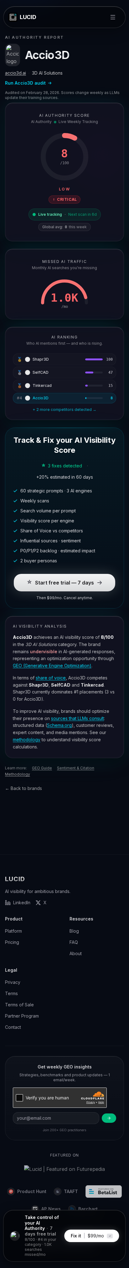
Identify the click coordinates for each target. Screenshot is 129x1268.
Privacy (12, 982)
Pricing (12, 942)
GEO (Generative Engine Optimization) (52, 665)
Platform (13, 931)
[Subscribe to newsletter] (109, 1118)
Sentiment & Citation (75, 768)
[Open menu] (113, 17)
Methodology (17, 774)
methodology (26, 739)
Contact (13, 1027)
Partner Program (22, 1016)
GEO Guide (42, 768)
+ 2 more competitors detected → (64, 409)
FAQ (74, 942)
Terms (11, 993)
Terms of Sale (19, 1004)
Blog (74, 931)
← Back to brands (23, 788)
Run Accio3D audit (25, 83)
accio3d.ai (15, 73)
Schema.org (59, 725)
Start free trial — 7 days (64, 583)
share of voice (51, 677)
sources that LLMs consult (77, 718)
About (76, 953)
